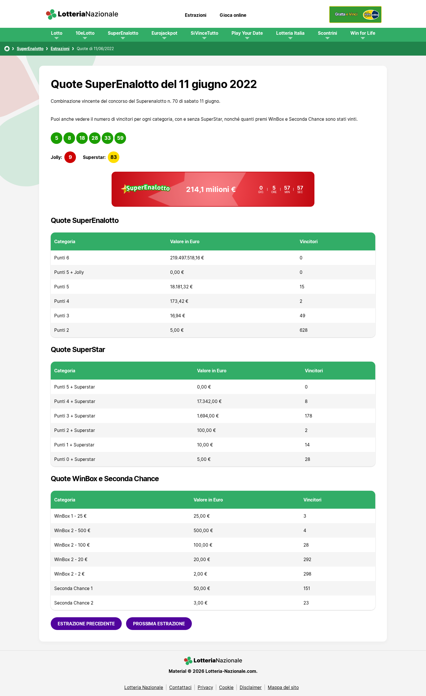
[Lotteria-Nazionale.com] (82, 15)
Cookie (226, 687)
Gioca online (233, 15)
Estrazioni (195, 15)
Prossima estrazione (159, 624)
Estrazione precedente (86, 624)
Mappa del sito (283, 687)
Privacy (205, 687)
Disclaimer (251, 687)
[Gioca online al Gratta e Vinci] (355, 21)
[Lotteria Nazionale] (7, 48)
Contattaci (180, 687)
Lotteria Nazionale (143, 687)
